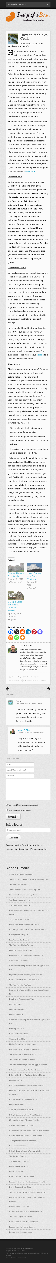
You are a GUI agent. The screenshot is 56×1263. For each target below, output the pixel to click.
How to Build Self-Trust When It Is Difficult (24, 924)
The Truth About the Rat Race (20, 985)
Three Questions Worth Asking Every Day (24, 890)
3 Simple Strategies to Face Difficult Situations (25, 1115)
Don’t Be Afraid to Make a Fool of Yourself (24, 980)
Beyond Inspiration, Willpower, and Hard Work (25, 975)
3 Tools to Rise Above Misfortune (21, 874)
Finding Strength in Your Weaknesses (22, 1044)
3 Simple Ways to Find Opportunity (21, 1125)
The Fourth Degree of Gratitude (20, 1217)
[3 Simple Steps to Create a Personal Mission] (16, 595)
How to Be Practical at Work (19, 1166)
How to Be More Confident (18, 1034)
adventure (30, 171)
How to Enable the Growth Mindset (21, 1177)
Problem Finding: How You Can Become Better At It (27, 1182)
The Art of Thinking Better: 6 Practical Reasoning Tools (29, 879)
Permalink (15, 680)
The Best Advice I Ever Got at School (22, 1054)
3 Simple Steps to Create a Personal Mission (25, 1151)
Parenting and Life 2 (16, 1029)
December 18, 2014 (33, 677)
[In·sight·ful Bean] (28, 16)
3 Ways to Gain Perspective (19, 1161)
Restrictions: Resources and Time (21, 999)
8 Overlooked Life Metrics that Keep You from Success (29, 1130)
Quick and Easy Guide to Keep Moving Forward (26, 1085)
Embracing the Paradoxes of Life (21, 950)
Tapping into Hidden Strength (19, 919)
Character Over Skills (17, 1039)
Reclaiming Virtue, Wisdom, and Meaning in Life (26, 955)
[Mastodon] (40, 631)
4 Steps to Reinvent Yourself (19, 905)
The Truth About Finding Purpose (21, 945)
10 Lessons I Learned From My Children (24, 895)
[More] (22, 637)
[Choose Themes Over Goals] (16, 567)
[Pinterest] (34, 631)
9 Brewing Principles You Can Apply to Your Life (26, 1070)
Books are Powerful (16, 1104)
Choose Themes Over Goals (19, 1206)
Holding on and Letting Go (18, 935)
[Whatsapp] (16, 637)
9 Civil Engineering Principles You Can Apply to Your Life (29, 929)
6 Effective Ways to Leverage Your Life (23, 1099)
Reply (40, 703)
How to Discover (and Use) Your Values (23, 1222)
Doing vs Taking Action (17, 1146)
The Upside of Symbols (17, 1156)
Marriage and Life (15, 1004)
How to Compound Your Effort (20, 1187)
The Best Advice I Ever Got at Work (22, 1059)
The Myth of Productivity (18, 884)
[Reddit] (22, 631)
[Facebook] (10, 631)
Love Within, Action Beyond (19, 940)
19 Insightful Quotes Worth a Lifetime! (22, 1141)
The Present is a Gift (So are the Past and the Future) (28, 1192)
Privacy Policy (15, 1258)
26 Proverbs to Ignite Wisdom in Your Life (24, 1120)
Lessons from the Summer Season (21, 1227)
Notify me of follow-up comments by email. (23, 805)
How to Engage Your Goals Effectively (34, 576)
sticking (40, 355)
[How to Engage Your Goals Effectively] (34, 567)
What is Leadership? (16, 1014)
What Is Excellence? (16, 1009)
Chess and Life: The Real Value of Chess (24, 1049)
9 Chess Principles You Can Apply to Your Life (25, 1211)
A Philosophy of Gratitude (18, 960)
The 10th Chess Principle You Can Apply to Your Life (28, 1065)
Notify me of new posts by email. (20, 810)
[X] (16, 631)
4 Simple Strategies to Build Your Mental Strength (26, 1135)
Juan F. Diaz (16, 677)
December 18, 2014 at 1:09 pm (35, 680)
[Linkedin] (28, 631)
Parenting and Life (15, 1080)
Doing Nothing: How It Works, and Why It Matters (27, 1075)
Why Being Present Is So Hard (20, 900)
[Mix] (10, 637)
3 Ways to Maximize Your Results (21, 1110)
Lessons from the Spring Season (21, 1232)
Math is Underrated (16, 1171)
